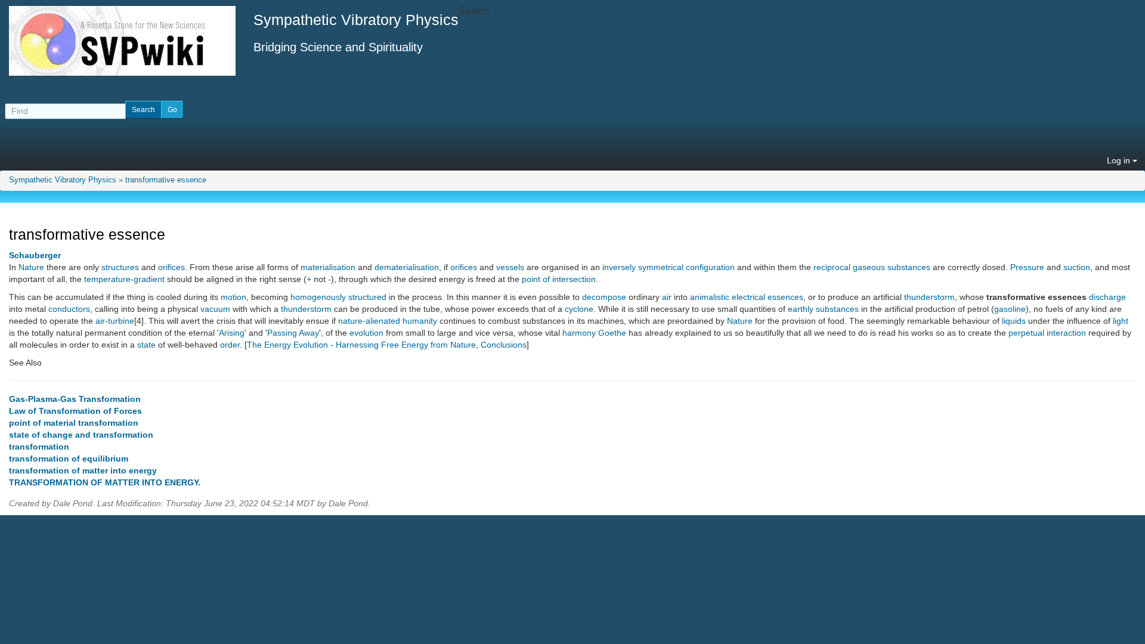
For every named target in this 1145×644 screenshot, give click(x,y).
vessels (510, 267)
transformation (39, 446)
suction (1076, 267)
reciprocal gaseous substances (871, 267)
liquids (1014, 321)
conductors (69, 309)
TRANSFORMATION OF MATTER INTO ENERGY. (104, 482)
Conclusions (504, 344)
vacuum (215, 309)
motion (233, 297)
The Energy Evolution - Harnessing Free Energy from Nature (361, 344)
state (146, 344)
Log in (1119, 160)
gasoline (1010, 309)
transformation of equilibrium (68, 458)
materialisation (328, 267)
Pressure (1027, 267)
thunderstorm (929, 297)
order (230, 344)
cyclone (579, 309)
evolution (366, 333)
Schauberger (35, 255)
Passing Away (293, 333)
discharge (1107, 297)
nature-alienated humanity (387, 321)
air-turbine (114, 321)
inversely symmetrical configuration (668, 267)
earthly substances (823, 309)
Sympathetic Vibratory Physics (62, 180)
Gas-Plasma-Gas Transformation (75, 399)
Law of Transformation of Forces (75, 411)
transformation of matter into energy (83, 470)
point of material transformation (73, 423)
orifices (171, 267)
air (666, 297)
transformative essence (165, 180)
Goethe (612, 333)
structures (120, 267)
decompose (604, 297)
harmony (579, 333)
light (1120, 321)
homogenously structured (338, 297)
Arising (232, 333)
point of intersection (559, 279)
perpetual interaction (1047, 333)
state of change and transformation (81, 434)
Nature (31, 267)
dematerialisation (407, 267)
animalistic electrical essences (746, 297)
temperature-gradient (124, 279)
